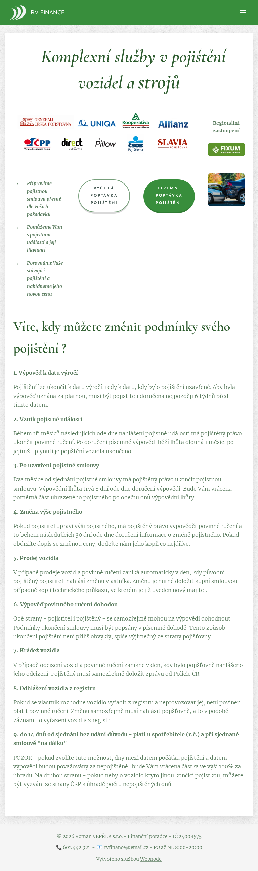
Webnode (151, 859)
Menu (243, 12)
